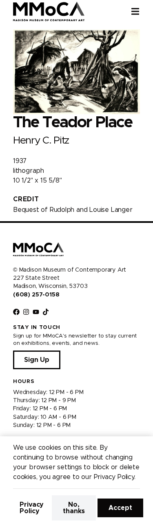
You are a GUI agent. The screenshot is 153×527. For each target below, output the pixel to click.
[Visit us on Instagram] (26, 312)
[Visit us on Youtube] (36, 312)
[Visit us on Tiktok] (45, 312)
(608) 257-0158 (36, 295)
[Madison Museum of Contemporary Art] (48, 11)
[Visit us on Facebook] (16, 312)
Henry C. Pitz (41, 140)
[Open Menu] (142, 11)
